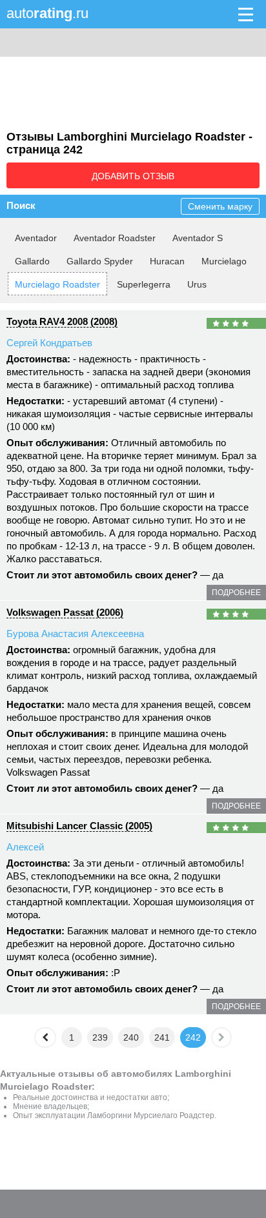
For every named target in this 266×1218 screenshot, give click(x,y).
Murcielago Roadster (57, 284)
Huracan (167, 261)
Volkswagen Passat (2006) (64, 612)
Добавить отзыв (133, 176)
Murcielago (224, 261)
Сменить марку (220, 206)
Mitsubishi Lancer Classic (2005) (79, 825)
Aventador (36, 238)
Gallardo (32, 261)
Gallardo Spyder (99, 261)
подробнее (236, 592)
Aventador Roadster (115, 238)
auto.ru (47, 13)
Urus (197, 284)
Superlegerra (143, 284)
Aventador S (197, 238)
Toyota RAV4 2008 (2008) (62, 321)
